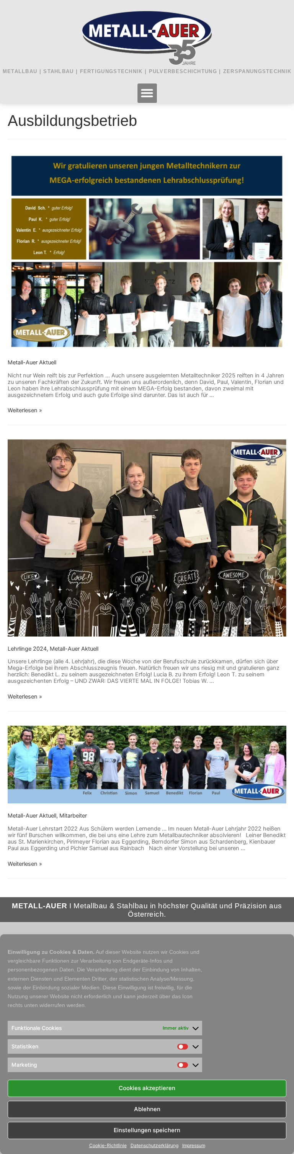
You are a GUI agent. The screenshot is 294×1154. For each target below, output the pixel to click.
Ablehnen (147, 1109)
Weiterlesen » (25, 410)
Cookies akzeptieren (147, 1088)
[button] (147, 93)
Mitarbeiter (73, 815)
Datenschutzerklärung (154, 1145)
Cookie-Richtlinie (108, 1145)
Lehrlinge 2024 (27, 648)
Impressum (193, 1145)
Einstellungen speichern (147, 1130)
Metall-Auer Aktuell (32, 362)
